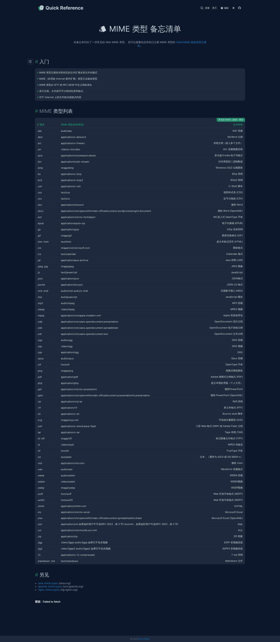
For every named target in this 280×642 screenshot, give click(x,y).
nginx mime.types (49, 589)
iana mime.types (48, 583)
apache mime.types (50, 586)
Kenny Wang (143, 639)
